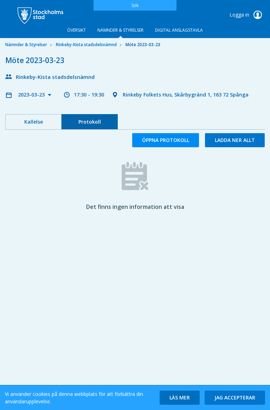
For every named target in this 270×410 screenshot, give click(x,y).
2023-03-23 (32, 94)
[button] (180, 398)
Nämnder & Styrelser (120, 30)
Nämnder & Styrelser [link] (26, 45)
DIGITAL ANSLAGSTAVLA (179, 30)
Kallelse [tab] (33, 121)
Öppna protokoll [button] (165, 140)
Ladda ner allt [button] (235, 140)
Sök (135, 5)
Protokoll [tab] (89, 121)
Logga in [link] (240, 14)
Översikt (76, 30)
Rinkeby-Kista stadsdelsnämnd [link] (86, 45)
